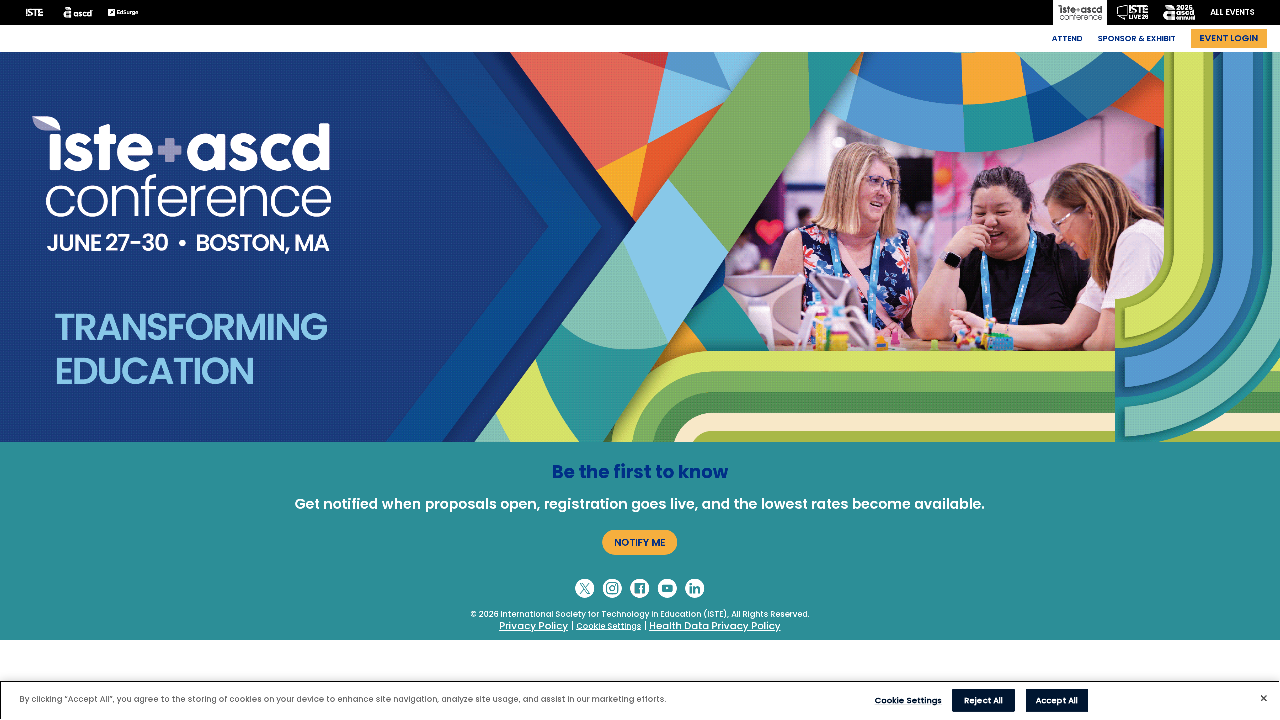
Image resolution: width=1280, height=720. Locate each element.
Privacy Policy (534, 626)
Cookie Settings (609, 626)
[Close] (1264, 699)
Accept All (1057, 700)
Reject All (984, 700)
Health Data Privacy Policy (715, 626)
